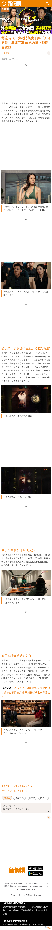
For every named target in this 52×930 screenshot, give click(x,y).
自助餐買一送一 (10, 924)
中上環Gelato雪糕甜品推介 (21, 910)
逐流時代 (19, 798)
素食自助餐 (38, 924)
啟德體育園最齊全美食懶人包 (16, 907)
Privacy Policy (31, 889)
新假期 (4, 59)
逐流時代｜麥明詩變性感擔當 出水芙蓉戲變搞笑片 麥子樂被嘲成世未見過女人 (25, 692)
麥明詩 (43, 798)
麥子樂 (32, 798)
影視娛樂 (5, 53)
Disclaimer (20, 889)
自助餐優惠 (25, 924)
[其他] (49, 54)
